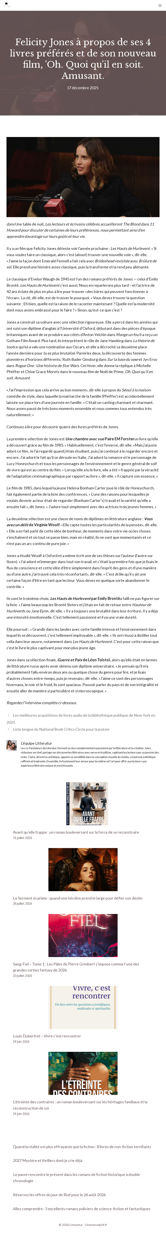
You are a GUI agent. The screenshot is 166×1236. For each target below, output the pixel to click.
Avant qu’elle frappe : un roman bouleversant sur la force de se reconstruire (76, 832)
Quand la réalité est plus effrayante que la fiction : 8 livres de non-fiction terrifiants (82, 1146)
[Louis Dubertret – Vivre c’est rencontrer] (83, 1025)
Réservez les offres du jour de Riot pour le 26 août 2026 (59, 1194)
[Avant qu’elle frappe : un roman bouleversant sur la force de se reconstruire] (83, 822)
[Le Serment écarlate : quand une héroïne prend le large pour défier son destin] (83, 888)
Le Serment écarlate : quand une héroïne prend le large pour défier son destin (77, 898)
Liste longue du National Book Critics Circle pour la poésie (61, 729)
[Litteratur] (6, 5)
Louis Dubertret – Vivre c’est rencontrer (47, 1036)
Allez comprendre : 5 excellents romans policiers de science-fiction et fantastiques (81, 1208)
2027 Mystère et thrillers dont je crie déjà (47, 1160)
